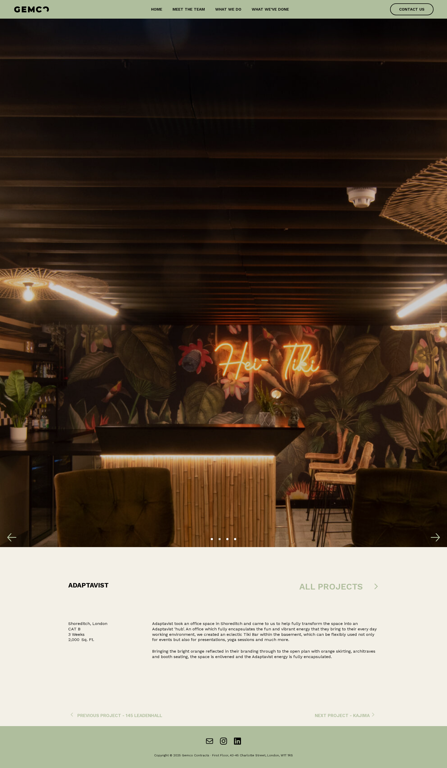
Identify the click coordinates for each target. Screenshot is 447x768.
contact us (411, 9)
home (156, 9)
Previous (9, 531)
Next (432, 531)
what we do (228, 9)
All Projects (331, 586)
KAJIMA (361, 715)
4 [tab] (235, 539)
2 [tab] (219, 539)
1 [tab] (211, 539)
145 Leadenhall (144, 715)
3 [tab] (227, 539)
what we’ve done (270, 9)
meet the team (189, 9)
